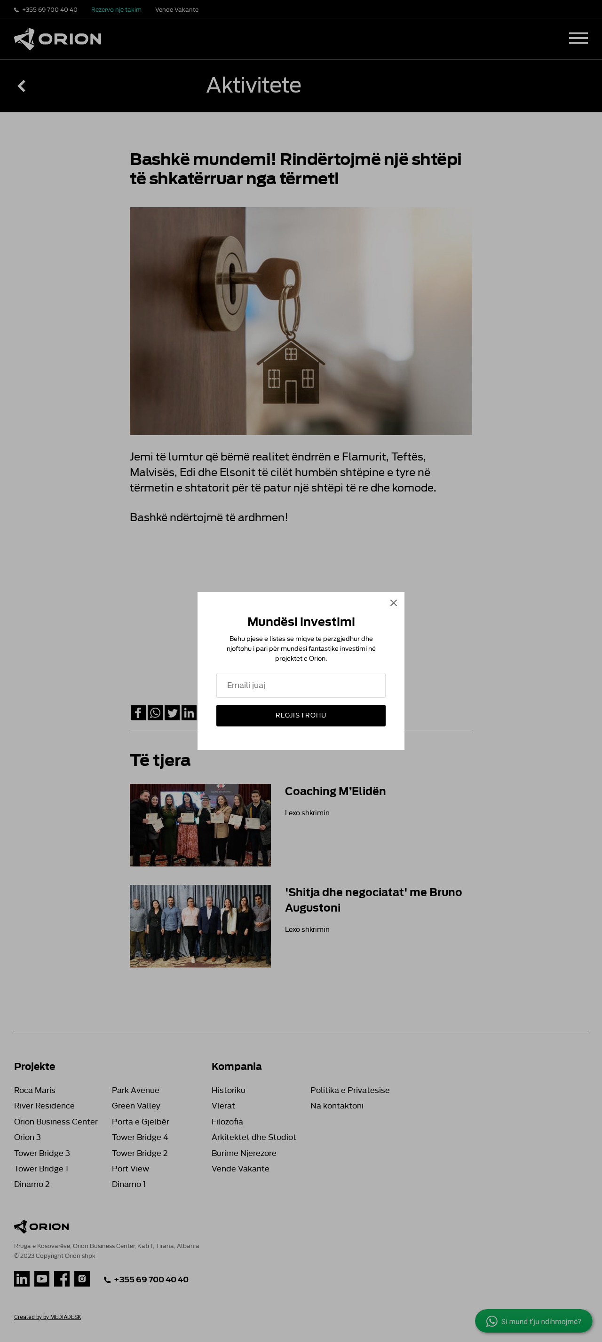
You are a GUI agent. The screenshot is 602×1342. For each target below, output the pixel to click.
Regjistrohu (301, 715)
